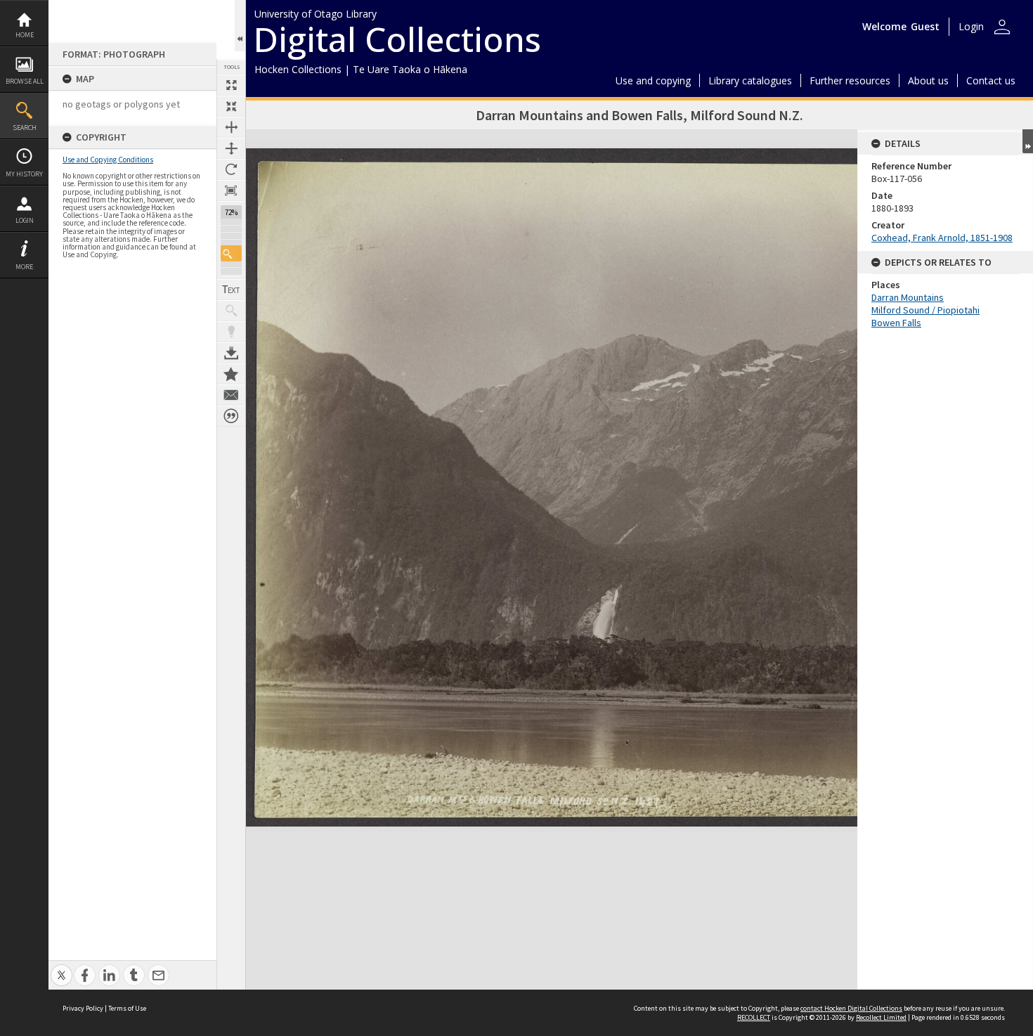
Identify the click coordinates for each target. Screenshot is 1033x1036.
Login (24, 220)
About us (928, 80)
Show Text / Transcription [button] (231, 289)
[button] (231, 253)
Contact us (990, 80)
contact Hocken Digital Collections (851, 1008)
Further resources (850, 80)
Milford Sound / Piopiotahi (925, 310)
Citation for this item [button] (231, 416)
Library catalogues (750, 80)
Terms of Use (127, 1008)
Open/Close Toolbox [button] (240, 25)
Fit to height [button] (231, 148)
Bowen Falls (896, 322)
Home (24, 34)
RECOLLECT (753, 1017)
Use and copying (653, 80)
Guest (925, 26)
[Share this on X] (61, 967)
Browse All (25, 81)
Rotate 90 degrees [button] (231, 169)
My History (24, 174)
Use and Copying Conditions (108, 159)
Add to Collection (231, 373)
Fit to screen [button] (231, 106)
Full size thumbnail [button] (231, 85)
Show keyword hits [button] (231, 310)
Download (231, 352)
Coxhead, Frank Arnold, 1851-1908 (942, 237)
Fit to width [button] (231, 127)
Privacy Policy (83, 1008)
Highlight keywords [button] (231, 331)
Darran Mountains (907, 297)
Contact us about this (231, 395)
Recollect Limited (881, 1017)
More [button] (24, 266)
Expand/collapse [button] (1027, 141)
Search (25, 127)
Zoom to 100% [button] (231, 190)
